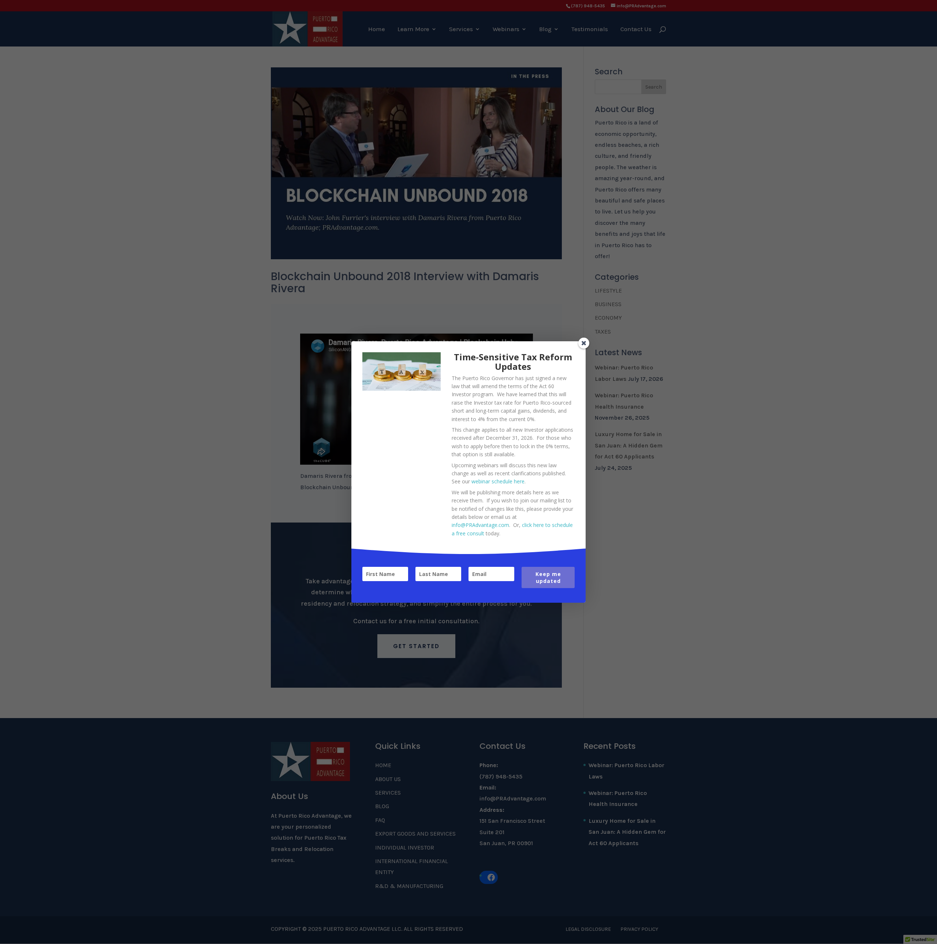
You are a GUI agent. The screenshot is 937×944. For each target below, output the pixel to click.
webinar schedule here (498, 481)
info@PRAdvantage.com (480, 524)
